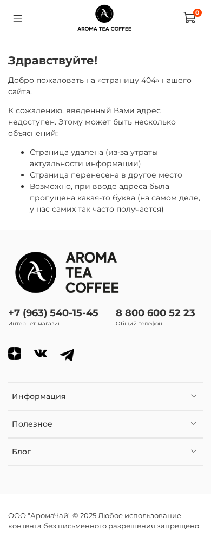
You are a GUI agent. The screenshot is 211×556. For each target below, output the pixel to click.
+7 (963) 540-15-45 (53, 312)
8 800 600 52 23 (155, 312)
